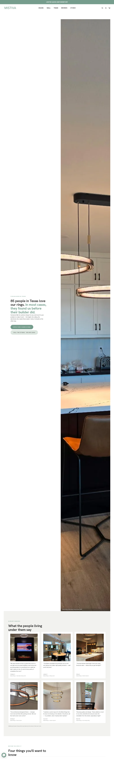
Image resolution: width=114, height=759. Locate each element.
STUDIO (73, 8)
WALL (49, 8)
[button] (4, 755)
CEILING (41, 8)
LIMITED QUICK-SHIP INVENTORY (57, 2)
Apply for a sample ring (21, 327)
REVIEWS (64, 8)
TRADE (56, 8)
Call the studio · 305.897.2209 (24, 332)
